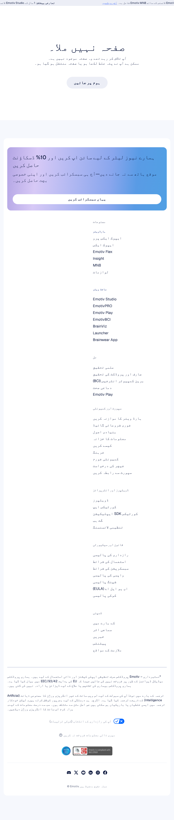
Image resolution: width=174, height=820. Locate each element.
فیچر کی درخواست (108, 465)
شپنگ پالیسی (104, 581)
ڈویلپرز (101, 500)
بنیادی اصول (104, 432)
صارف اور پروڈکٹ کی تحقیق (117, 374)
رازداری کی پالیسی (111, 554)
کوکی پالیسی (104, 595)
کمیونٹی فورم (106, 459)
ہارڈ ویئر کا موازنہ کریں (117, 418)
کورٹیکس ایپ (104, 507)
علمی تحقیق (103, 367)
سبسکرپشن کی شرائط (111, 568)
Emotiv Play (103, 394)
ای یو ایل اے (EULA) (110, 588)
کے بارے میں (104, 623)
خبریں (98, 636)
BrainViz (100, 326)
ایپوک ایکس (103, 245)
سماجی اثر (102, 629)
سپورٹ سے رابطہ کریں (112, 472)
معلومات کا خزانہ (109, 438)
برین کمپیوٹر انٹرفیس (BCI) (118, 380)
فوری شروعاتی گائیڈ (112, 425)
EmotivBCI (102, 319)
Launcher (101, 333)
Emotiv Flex (102, 251)
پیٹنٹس (99, 643)
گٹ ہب (98, 520)
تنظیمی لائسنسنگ (108, 527)
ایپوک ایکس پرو (107, 238)
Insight (98, 258)
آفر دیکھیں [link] (112, 3)
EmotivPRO (102, 306)
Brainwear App (105, 339)
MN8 (97, 265)
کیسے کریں (102, 445)
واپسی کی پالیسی (108, 575)
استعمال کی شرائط (109, 561)
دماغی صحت (102, 387)
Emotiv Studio (104, 299)
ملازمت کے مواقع (107, 650)
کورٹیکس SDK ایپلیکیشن (115, 513)
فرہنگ (98, 452)
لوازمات (101, 272)
